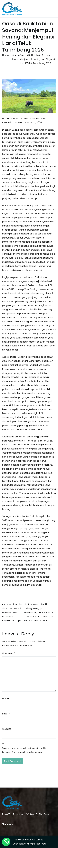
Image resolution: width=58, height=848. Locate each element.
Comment (8, 653)
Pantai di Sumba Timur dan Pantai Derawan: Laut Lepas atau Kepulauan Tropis (12, 612)
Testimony (7, 824)
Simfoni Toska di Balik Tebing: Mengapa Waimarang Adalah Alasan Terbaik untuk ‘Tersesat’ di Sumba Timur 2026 (38, 612)
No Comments (10, 118)
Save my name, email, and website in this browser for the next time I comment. (24, 750)
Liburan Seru (38, 118)
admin (8, 122)
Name (6, 698)
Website (6, 729)
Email (6, 713)
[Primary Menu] (52, 8)
